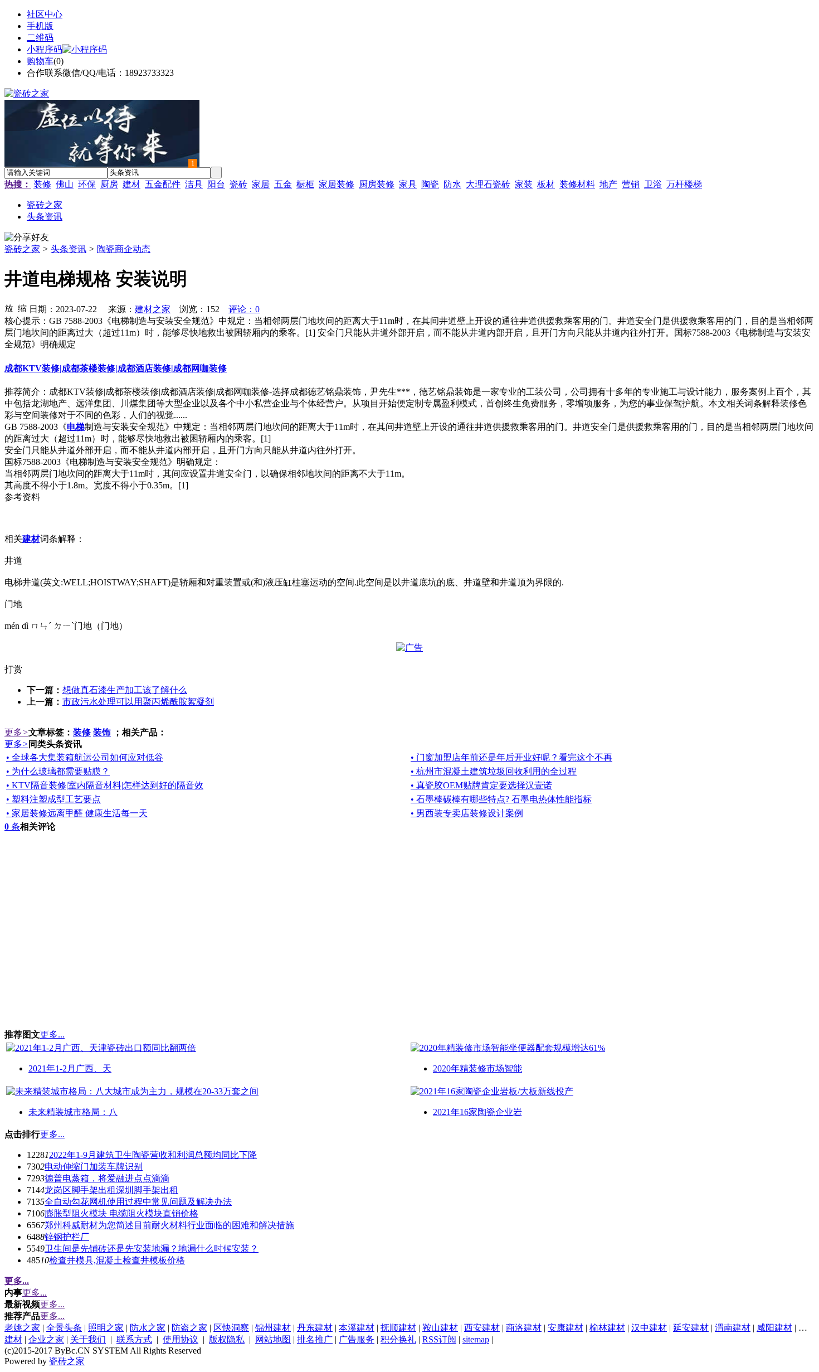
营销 (631, 184)
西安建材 (482, 1327)
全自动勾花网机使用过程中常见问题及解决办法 (138, 1201)
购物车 (40, 61)
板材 (546, 184)
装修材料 (577, 184)
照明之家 (106, 1327)
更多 (16, 732)
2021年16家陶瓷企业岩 (477, 1112)
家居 (261, 184)
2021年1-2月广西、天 (69, 1068)
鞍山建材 (440, 1327)
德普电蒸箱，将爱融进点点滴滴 (107, 1178)
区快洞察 (231, 1327)
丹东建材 (315, 1327)
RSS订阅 (439, 1339)
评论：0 (244, 309)
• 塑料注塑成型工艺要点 (53, 799)
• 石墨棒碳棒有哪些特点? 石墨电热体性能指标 (501, 799)
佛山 (65, 184)
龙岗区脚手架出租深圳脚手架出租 (111, 1190)
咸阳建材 (774, 1327)
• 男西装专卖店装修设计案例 (467, 813)
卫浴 (653, 184)
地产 (608, 184)
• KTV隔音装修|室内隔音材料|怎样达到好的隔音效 (104, 785)
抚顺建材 (398, 1327)
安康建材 (565, 1327)
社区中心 (44, 14)
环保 (87, 184)
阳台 (216, 184)
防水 (452, 184)
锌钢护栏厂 (67, 1237)
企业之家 (46, 1339)
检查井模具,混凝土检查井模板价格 (117, 1260)
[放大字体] (8, 307)
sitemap (475, 1339)
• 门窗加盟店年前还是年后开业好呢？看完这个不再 (511, 757)
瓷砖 (238, 184)
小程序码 (44, 49)
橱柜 (305, 184)
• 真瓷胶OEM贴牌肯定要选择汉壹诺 (481, 785)
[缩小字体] (22, 307)
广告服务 (356, 1339)
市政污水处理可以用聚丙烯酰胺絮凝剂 (138, 701)
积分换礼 (398, 1339)
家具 (408, 184)
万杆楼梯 (684, 184)
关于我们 (88, 1339)
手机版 (40, 26)
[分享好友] (26, 238)
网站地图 (273, 1339)
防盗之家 (189, 1327)
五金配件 (163, 184)
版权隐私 (227, 1339)
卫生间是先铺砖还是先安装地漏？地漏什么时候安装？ (152, 1248)
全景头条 (64, 1327)
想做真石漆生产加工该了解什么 (124, 690)
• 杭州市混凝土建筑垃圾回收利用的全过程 (494, 771)
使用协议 (180, 1339)
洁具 (194, 184)
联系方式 (134, 1339)
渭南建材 (732, 1327)
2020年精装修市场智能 (477, 1068)
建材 (131, 184)
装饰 (102, 732)
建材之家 (152, 309)
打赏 (13, 669)
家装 (524, 184)
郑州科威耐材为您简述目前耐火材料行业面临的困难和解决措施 (169, 1225)
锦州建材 (273, 1327)
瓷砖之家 (22, 249)
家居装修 (336, 184)
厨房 (109, 184)
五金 (283, 184)
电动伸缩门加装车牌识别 (94, 1166)
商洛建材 (524, 1327)
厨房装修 (376, 184)
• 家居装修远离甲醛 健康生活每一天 (77, 813)
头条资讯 (68, 249)
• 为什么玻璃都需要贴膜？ (58, 771)
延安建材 (691, 1327)
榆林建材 (607, 1327)
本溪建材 (356, 1327)
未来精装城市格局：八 (73, 1112)
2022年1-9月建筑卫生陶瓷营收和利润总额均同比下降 (153, 1155)
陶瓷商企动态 (123, 249)
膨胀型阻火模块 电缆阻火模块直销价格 (121, 1213)
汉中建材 (649, 1327)
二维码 (40, 37)
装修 (42, 184)
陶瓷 (430, 184)
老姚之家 (22, 1327)
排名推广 (315, 1339)
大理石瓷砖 (488, 184)
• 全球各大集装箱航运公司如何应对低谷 (84, 757)
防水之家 (147, 1327)
